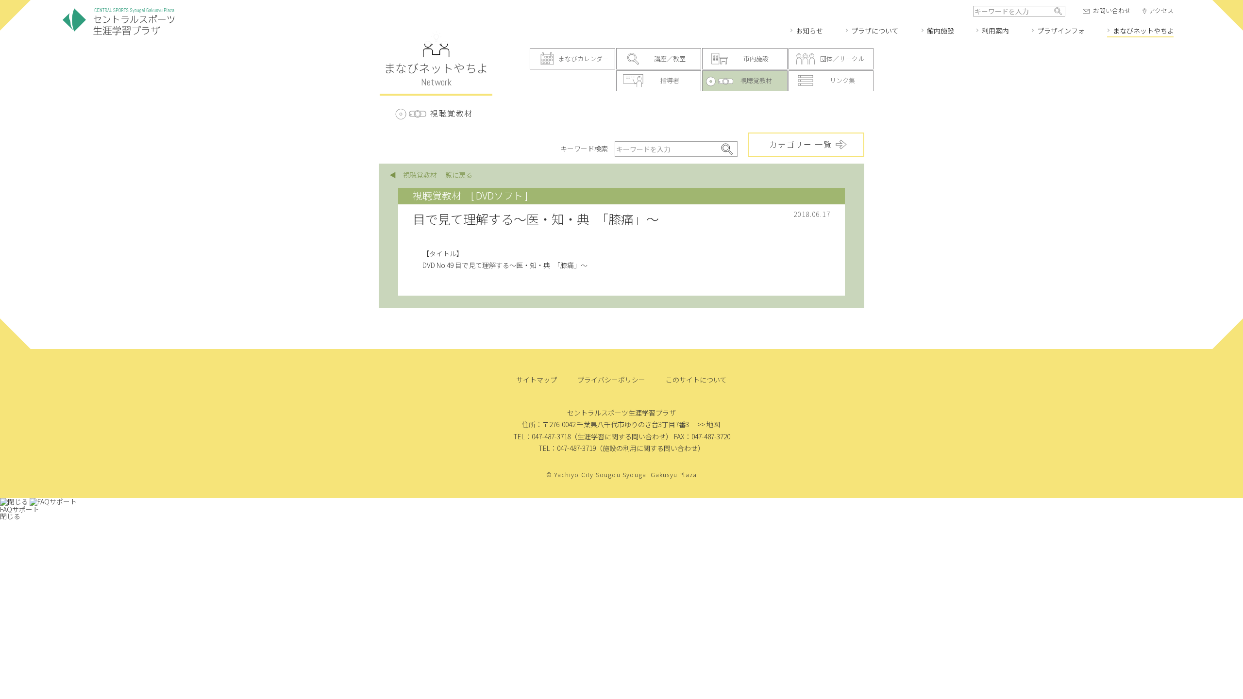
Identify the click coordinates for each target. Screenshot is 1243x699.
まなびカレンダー (583, 58)
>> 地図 (709, 424)
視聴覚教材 (756, 80)
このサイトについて (696, 379)
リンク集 (842, 80)
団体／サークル (842, 58)
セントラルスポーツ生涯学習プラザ (118, 22)
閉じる (10, 516)
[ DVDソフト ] (499, 195)
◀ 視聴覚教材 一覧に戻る (430, 175)
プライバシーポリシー (611, 379)
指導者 (669, 80)
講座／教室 (670, 58)
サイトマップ (536, 379)
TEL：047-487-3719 (567, 448)
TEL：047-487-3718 (542, 436)
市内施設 (756, 58)
